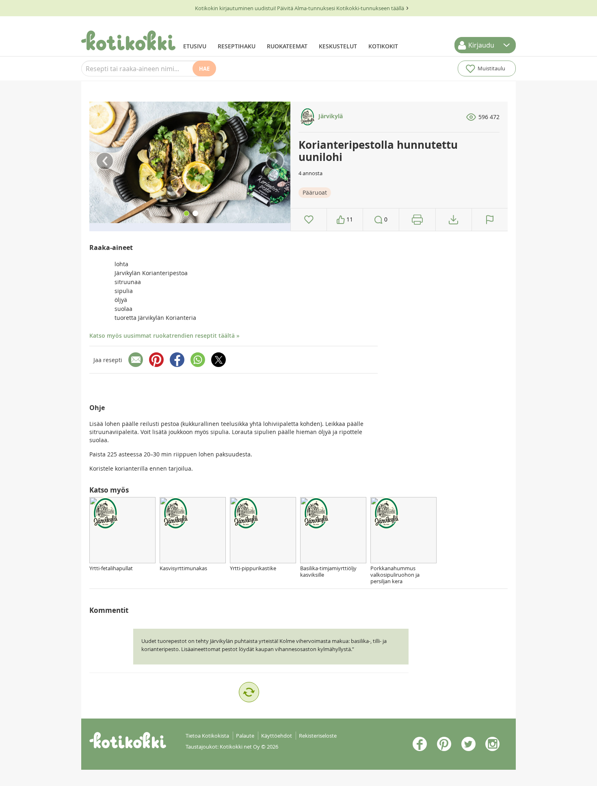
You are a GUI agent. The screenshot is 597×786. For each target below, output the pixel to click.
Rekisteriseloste (318, 735)
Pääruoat (315, 192)
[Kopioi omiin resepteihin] (453, 220)
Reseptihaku (236, 46)
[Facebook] (177, 359)
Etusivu (194, 46)
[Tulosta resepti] (417, 220)
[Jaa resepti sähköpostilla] (135, 359)
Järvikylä (330, 116)
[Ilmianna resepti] (490, 220)
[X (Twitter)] (218, 359)
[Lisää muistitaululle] (309, 220)
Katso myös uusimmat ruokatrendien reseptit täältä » (164, 335)
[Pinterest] (156, 359)
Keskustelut (338, 46)
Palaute (245, 735)
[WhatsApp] (197, 359)
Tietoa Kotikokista (207, 735)
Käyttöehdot (276, 735)
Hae (204, 68)
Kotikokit (383, 46)
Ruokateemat (287, 46)
